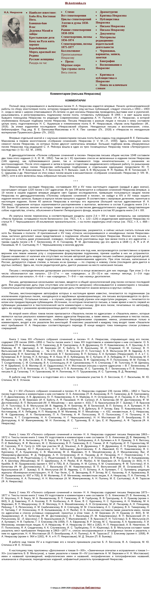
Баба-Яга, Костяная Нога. (42, 18)
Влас (32, 26)
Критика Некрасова (113, 15)
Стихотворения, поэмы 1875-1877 (76, 45)
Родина (34, 55)
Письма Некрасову (112, 29)
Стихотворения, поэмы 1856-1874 (76, 38)
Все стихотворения (73, 15)
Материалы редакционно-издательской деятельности (106, 42)
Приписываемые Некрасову (71, 56)
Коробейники (38, 48)
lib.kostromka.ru (75, 3)
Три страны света (73, 68)
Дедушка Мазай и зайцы (41, 32)
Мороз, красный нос (42, 51)
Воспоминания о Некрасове (109, 66)
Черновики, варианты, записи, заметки (108, 54)
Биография (107, 61)
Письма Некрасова (112, 26)
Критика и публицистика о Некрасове (106, 78)
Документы (107, 33)
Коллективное (70, 50)
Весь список (69, 72)
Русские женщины (41, 59)
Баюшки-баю (38, 23)
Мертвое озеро (70, 65)
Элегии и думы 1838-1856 (75, 24)
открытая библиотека (86, 587)
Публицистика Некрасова (107, 21)
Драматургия (109, 11)
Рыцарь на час (38, 62)
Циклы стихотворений (76, 19)
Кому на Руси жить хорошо (42, 43)
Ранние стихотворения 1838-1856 (76, 31)
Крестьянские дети (41, 37)
